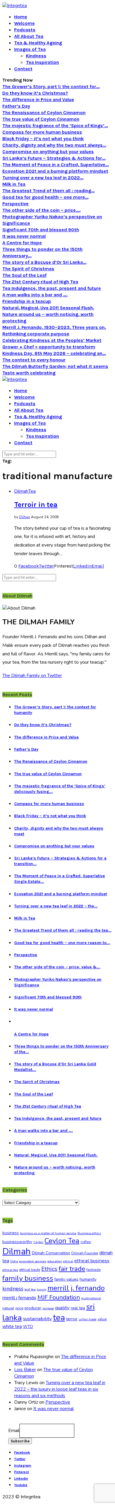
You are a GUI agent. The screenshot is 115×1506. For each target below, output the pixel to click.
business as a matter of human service (48, 1233)
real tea (78, 1308)
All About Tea (28, 36)
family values (66, 1279)
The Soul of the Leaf (24, 275)
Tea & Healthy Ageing (38, 43)
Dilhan (24, 517)
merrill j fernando (19, 1298)
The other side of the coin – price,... (41, 210)
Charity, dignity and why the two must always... (54, 145)
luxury (41, 1289)
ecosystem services (32, 1261)
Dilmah (21, 491)
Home (20, 17)
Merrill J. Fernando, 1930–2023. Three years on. (54, 327)
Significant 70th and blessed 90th (40, 229)
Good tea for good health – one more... (45, 197)
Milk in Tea (13, 184)
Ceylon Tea (62, 1240)
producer (32, 1308)
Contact (23, 69)
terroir (72, 1319)
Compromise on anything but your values (48, 151)
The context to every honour (33, 360)
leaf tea (30, 1289)
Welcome (24, 23)
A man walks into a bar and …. (35, 295)
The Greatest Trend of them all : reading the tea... (62, 930)
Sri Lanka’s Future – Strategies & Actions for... (54, 158)
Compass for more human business (42, 132)
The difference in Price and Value (38, 99)
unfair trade (87, 1319)
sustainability (37, 1318)
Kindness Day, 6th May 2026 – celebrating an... (54, 353)
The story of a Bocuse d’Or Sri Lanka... (44, 262)
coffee (85, 1242)
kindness (12, 1288)
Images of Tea (30, 49)
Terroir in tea (36, 504)
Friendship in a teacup (26, 301)
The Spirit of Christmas (28, 269)
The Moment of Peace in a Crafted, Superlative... (55, 164)
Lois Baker (25, 1369)
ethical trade (29, 1269)
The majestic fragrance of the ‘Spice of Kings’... (55, 125)
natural (8, 1308)
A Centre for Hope (22, 242)
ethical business (91, 1260)
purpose (48, 1308)
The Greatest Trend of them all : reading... (48, 190)
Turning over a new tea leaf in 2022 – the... (56, 906)
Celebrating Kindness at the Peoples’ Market (51, 340)
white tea (12, 1326)
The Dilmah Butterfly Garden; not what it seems (55, 366)
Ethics (49, 1269)
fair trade (72, 1268)
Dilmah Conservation (51, 1253)
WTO (28, 1326)
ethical (68, 1261)
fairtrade (93, 1269)
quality (62, 1307)
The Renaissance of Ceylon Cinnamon (44, 112)
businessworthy (17, 1242)
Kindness (36, 56)
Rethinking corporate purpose (35, 334)
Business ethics (89, 1233)
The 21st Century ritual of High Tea (40, 282)
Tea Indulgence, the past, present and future (51, 288)
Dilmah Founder (84, 1253)
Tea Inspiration (42, 62)
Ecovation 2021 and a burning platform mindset (55, 171)
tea (59, 1317)
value (102, 1319)
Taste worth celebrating (28, 373)
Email (13, 1430)
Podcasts (24, 30)
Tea (32, 491)
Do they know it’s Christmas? (35, 93)
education (54, 1261)
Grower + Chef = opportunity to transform (48, 347)
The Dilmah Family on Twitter (32, 675)
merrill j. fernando (76, 1288)
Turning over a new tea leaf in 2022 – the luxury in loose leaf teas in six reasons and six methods (59, 1389)
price (19, 1308)
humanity (88, 1279)
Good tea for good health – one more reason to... (62, 942)
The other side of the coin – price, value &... (57, 966)
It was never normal (24, 236)
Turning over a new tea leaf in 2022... (42, 177)
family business (27, 1278)
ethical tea (10, 1270)
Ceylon (38, 1242)
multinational (91, 1298)
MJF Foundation (58, 1297)
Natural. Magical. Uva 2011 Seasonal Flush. (48, 308)
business (10, 1233)
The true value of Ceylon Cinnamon (40, 119)
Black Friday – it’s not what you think (43, 138)
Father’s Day (16, 106)
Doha (14, 1261)
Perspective (15, 203)
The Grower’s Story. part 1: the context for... (51, 86)
